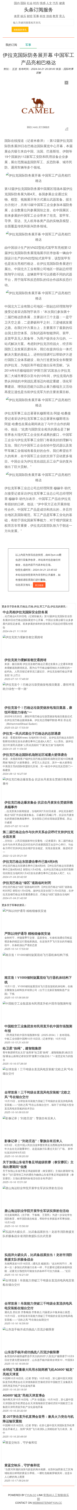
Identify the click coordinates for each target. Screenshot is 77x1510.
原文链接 (39, 585)
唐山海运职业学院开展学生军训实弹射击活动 (36, 1210)
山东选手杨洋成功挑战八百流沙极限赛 (31, 1352)
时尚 (36, 3)
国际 (23, 3)
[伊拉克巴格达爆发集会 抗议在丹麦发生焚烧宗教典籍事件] (38, 781)
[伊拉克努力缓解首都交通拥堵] (23, 637)
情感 (42, 3)
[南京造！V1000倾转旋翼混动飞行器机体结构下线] (35, 954)
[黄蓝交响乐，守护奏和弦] (20, 1442)
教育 (55, 16)
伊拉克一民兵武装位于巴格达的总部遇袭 (32, 733)
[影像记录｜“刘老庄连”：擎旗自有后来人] (29, 1118)
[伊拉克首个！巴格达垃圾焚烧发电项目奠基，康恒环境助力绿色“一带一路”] (38, 686)
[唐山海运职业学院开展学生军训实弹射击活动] (33, 1188)
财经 (30, 16)
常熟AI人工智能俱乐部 (53, 1497)
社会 (30, 3)
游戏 (49, 16)
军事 (36, 16)
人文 (49, 3)
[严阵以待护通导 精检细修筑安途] (24, 910)
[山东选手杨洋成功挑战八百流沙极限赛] (28, 1329)
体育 (17, 16)
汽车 (55, 3)
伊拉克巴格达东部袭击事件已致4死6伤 (30, 861)
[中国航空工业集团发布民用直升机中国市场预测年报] (37, 1003)
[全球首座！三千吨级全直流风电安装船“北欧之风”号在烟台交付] (38, 1071)
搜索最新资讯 (20, 29)
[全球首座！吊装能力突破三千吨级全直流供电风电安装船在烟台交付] (38, 1282)
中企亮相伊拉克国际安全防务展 (25, 612)
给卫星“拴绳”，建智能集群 (22, 1048)
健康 (62, 3)
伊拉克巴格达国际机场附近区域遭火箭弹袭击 (35, 754)
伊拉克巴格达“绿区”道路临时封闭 (27, 882)
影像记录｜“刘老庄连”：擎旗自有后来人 (33, 1141)
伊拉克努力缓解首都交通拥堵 (25, 659)
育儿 (62, 16)
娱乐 (23, 16)
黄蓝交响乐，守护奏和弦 (22, 1465)
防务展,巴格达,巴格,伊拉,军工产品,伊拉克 (35, 606)
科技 (42, 16)
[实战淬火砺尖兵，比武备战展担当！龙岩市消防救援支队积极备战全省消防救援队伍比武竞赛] (38, 1234)
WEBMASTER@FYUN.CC (47, 1502)
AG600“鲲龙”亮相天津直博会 (24, 1395)
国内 (17, 3)
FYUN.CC (30, 1495)
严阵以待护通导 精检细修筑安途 (27, 933)
